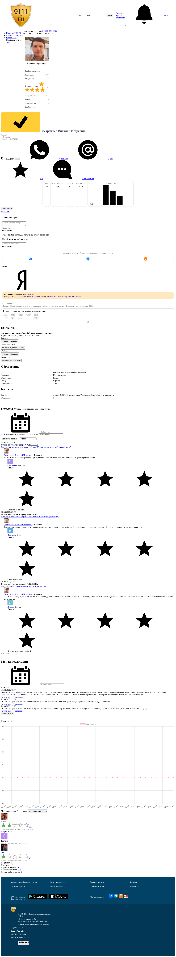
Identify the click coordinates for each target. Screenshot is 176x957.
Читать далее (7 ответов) (12, 697)
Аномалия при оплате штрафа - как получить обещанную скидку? (30, 517)
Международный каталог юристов (24, 882)
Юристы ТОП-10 (13, 33)
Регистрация (134, 887)
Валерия (11, 535)
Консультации (36, 95)
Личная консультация (36, 63)
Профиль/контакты (32, 71)
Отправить (7, 230)
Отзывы (17, 409)
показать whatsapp (10, 354)
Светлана (11, 465)
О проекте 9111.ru (97, 887)
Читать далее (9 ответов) (12, 704)
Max (3, 852)
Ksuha (3, 821)
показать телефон (9, 341)
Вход (166, 15)
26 (18, 867)
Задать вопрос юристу (58, 882)
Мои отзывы (28, 409)
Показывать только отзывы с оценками (21, 435)
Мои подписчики (8, 811)
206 (19, 870)
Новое (11, 38)
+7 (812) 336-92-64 (18, 934)
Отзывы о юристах (18, 887)
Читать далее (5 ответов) (12, 711)
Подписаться (7, 209)
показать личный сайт (11, 361)
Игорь (10, 607)
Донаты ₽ (5, 211)
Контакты (133, 882)
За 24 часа (39, 409)
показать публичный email (13, 348)
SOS (8, 42)
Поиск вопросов (56, 887)
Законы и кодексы (97, 882)
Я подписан (36, 79)
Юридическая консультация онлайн (54, 27)
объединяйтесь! (57, 25)
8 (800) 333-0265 (49, 31)
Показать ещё (7, 653)
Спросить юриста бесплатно (120, 15)
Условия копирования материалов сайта (33, 924)
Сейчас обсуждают (14, 35)
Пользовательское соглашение (28, 296)
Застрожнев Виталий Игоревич (18, 455)
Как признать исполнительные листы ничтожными (23, 586)
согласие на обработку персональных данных (64, 296)
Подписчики (36, 75)
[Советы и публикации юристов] (21, 15)
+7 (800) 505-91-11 (18, 928)
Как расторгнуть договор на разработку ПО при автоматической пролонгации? (36, 447)
